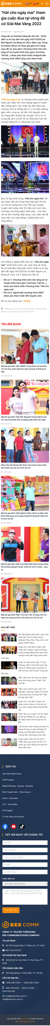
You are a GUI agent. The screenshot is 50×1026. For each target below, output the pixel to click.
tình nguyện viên (17, 312)
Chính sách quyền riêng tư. (25, 1021)
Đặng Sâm (20, 32)
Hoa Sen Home (41, 309)
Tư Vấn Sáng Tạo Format (13, 816)
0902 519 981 (28, 988)
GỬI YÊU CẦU (11, 910)
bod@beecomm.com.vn (16, 996)
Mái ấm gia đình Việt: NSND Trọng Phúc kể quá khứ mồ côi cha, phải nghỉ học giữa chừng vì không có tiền (24, 369)
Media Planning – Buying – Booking (17, 786)
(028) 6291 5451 (13, 982)
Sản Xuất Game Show (11, 773)
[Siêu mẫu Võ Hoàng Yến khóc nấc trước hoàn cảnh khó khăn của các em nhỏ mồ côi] (25, 445)
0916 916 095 (8, 991)
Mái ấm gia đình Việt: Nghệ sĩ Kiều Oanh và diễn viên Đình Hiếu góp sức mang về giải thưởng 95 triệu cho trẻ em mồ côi (24, 516)
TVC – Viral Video (9, 804)
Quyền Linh (5, 312)
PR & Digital (7, 810)
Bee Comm (25, 1019)
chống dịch (8, 309)
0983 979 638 (12, 988)
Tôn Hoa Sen (29, 312)
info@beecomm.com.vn (12, 999)
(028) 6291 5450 (31, 982)
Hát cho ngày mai (27, 309)
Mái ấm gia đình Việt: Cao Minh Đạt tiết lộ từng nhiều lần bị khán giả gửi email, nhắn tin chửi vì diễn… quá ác (24, 567)
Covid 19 (17, 309)
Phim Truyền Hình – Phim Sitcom (16, 792)
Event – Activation (10, 798)
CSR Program (8, 780)
